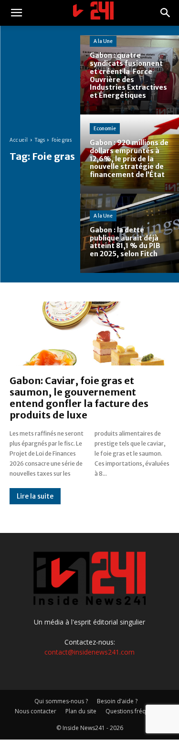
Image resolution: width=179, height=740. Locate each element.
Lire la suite (35, 496)
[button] (16, 13)
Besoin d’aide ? (117, 701)
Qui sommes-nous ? (61, 701)
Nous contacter (35, 711)
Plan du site (80, 711)
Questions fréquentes (134, 711)
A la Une (103, 41)
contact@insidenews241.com (89, 652)
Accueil (19, 140)
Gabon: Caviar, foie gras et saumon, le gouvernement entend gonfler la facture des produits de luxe (79, 398)
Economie (105, 128)
